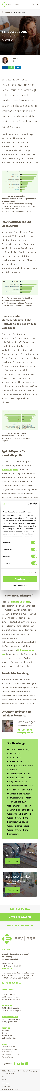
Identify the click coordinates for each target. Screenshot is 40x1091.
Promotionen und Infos (11, 1019)
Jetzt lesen (13, 861)
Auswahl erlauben (20, 585)
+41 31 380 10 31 (24, 730)
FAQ (3, 1076)
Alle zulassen (20, 579)
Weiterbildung (7, 1057)
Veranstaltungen (8, 994)
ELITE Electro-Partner (10, 997)
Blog (22, 61)
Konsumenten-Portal (20, 925)
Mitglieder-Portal (20, 917)
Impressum (5, 1083)
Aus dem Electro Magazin (11, 1010)
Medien (4, 1080)
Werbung (6, 1028)
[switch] (34, 549)
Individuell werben (9, 1038)
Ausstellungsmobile (9, 1049)
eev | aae (5, 992)
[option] (20, 35)
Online (4, 1033)
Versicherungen (7, 1052)
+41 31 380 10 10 (13, 982)
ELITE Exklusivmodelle (10, 1008)
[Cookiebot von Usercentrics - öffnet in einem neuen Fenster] (28, 504)
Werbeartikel (7, 1035)
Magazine (5, 1030)
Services (5, 1044)
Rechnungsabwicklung (10, 1054)
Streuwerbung (19, 12)
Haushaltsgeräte (10, 1005)
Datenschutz (6, 1086)
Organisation (8, 989)
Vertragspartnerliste (10, 1022)
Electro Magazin (10, 469)
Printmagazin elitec (20, 601)
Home (7, 12)
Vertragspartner (10, 1017)
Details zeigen (27, 572)
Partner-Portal (20, 908)
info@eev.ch (7, 968)
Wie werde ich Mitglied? (11, 999)
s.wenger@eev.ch (25, 732)
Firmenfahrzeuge (8, 1047)
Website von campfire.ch (10, 1089)
